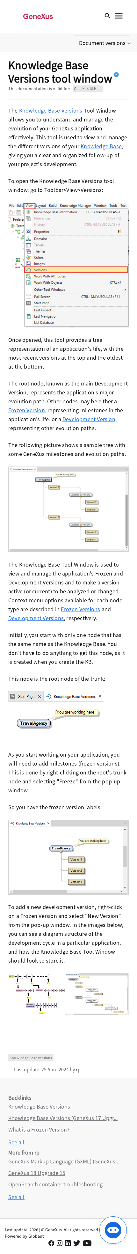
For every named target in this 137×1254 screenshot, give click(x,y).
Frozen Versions (80, 609)
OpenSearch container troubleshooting (55, 1184)
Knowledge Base (101, 146)
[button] (105, 43)
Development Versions (36, 618)
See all (16, 1142)
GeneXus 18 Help (88, 88)
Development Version (88, 419)
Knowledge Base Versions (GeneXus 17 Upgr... (63, 1118)
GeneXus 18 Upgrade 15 (36, 1173)
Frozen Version (26, 410)
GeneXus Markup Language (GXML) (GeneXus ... (64, 1161)
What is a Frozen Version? (38, 1129)
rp (78, 1069)
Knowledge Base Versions (51, 110)
